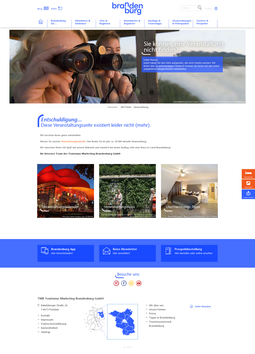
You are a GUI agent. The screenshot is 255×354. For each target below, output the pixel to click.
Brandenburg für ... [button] (58, 22)
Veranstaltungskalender (73, 141)
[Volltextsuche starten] (199, 7)
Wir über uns (156, 305)
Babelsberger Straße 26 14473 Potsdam (54, 307)
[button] (248, 184)
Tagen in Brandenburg (162, 318)
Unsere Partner (157, 309)
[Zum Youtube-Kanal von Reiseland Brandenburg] (138, 284)
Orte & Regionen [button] (104, 22)
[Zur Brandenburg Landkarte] (111, 322)
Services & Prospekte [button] (202, 22)
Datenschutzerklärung (53, 324)
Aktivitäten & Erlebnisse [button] (82, 22)
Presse (152, 313)
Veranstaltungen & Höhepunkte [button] (181, 22)
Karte (54, 9)
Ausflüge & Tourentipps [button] (155, 22)
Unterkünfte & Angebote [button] (132, 22)
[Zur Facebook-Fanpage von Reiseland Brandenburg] (124, 284)
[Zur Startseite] (42, 24)
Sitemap (45, 332)
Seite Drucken (203, 307)
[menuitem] (209, 8)
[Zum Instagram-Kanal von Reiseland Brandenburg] (131, 284)
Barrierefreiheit (49, 328)
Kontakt (45, 316)
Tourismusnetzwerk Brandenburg (160, 324)
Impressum (47, 320)
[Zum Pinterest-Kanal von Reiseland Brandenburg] (116, 284)
